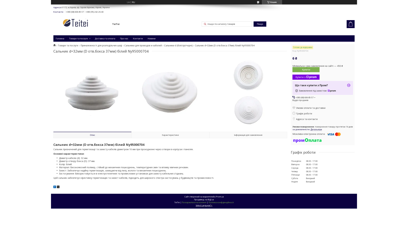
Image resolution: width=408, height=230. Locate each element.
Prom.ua (220, 196)
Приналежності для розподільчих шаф (101, 45)
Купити (306, 69)
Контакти (138, 38)
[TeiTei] (81, 23)
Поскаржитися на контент (194, 202)
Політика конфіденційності (221, 202)
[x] (58, 187)
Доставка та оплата (105, 38)
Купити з (300, 77)
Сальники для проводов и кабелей (143, 45)
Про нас (124, 38)
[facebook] (54, 187)
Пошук (260, 24)
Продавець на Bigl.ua (204, 199)
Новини (152, 38)
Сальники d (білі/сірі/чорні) (178, 45)
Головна (60, 38)
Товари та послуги (78, 38)
